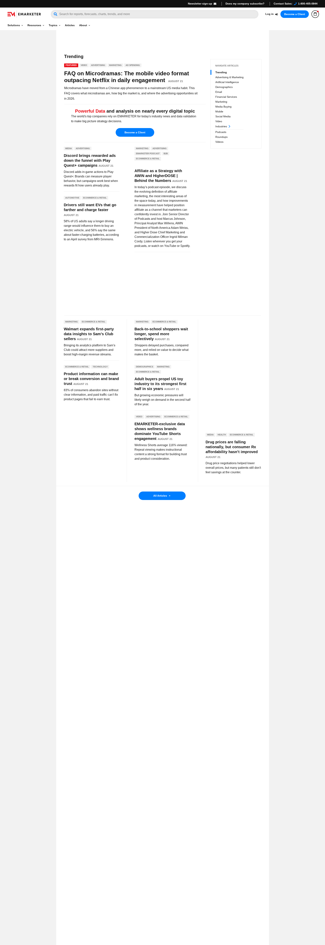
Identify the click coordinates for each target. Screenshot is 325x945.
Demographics (224, 87)
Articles (70, 25)
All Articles (161, 495)
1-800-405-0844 (307, 3)
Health (222, 435)
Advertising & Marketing (229, 77)
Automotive (72, 198)
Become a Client (294, 14)
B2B (166, 153)
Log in (269, 13)
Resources (34, 25)
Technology (100, 367)
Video (218, 121)
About (83, 25)
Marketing (221, 101)
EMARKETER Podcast (148, 153)
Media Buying (223, 106)
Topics (53, 25)
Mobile (219, 111)
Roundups (221, 136)
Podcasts (220, 132)
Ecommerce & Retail (95, 198)
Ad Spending (133, 65)
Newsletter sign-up (200, 3)
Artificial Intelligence (227, 82)
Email (218, 91)
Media (68, 148)
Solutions (14, 25)
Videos (219, 141)
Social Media (223, 116)
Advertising (98, 65)
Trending (221, 72)
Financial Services (226, 96)
